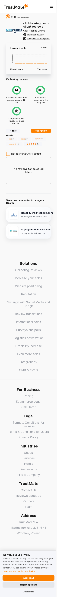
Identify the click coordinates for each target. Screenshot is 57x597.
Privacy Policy (28, 437)
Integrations (28, 362)
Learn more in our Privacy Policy (19, 571)
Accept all (28, 578)
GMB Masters (28, 370)
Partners (29, 501)
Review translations (28, 314)
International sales (28, 322)
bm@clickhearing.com (38, 38)
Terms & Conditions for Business (28, 424)
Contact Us (28, 490)
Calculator (28, 407)
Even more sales (28, 354)
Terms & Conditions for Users (28, 432)
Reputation (28, 294)
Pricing (28, 396)
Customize (28, 591)
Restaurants (28, 469)
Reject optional (28, 584)
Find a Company (28, 475)
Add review (41, 130)
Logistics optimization (28, 338)
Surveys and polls (28, 330)
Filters (13, 130)
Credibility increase (28, 346)
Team (28, 507)
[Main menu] (51, 6)
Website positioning (28, 286)
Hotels (28, 464)
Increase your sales (28, 278)
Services (28, 458)
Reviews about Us (28, 496)
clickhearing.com (35, 34)
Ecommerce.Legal (28, 402)
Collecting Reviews (28, 270)
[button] (23, 18)
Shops (28, 453)
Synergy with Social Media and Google (28, 304)
